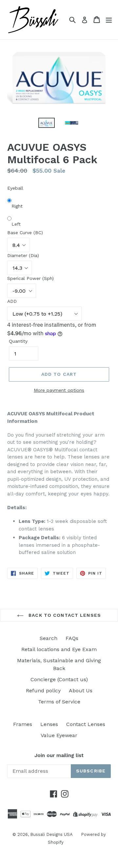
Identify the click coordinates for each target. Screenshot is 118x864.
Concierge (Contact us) (59, 679)
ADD (12, 301)
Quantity (18, 341)
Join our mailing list (59, 755)
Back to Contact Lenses (64, 615)
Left (16, 224)
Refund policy (43, 690)
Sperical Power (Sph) (30, 278)
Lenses (49, 724)
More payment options (59, 390)
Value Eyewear (59, 735)
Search (48, 638)
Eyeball (15, 188)
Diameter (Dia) (23, 255)
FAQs (72, 638)
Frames (22, 724)
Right (17, 206)
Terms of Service (59, 702)
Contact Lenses (85, 724)
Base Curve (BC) (25, 232)
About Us (80, 690)
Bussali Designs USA (51, 834)
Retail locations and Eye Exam (59, 649)
